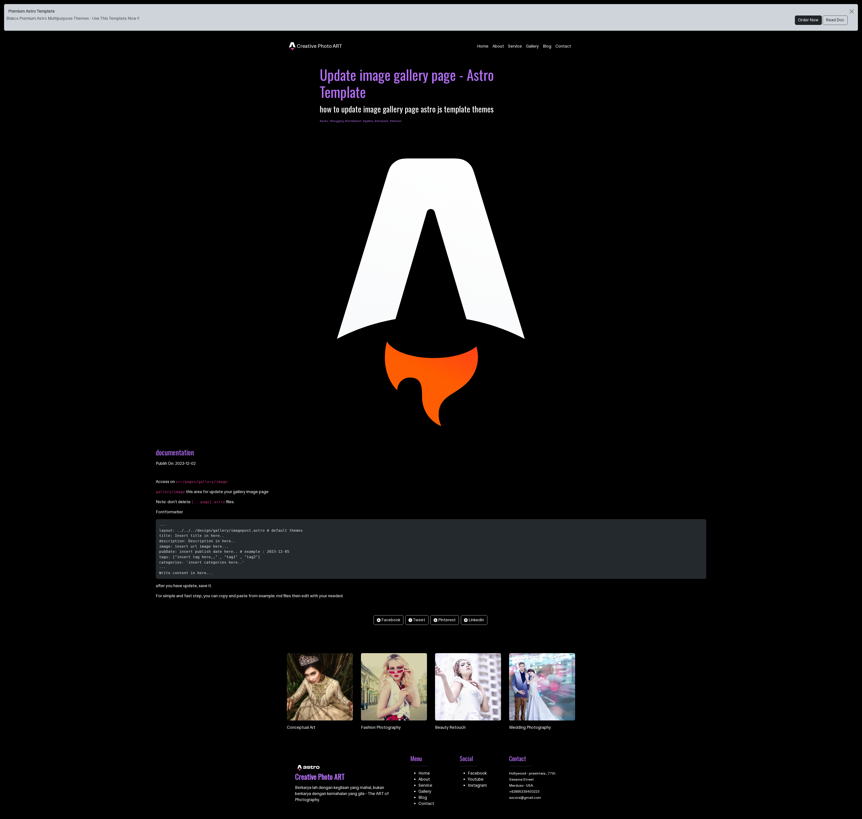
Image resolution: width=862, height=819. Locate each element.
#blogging (337, 121)
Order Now (808, 20)
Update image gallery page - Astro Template (407, 83)
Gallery (532, 46)
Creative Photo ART (319, 45)
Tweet (418, 620)
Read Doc (835, 20)
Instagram (477, 785)
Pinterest (446, 620)
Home (482, 46)
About (498, 46)
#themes (396, 121)
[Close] (852, 11)
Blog (547, 46)
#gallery (368, 121)
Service (515, 46)
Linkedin (476, 620)
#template (382, 121)
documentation (175, 452)
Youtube (476, 779)
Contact (563, 46)
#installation (353, 121)
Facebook (390, 620)
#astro (324, 121)
